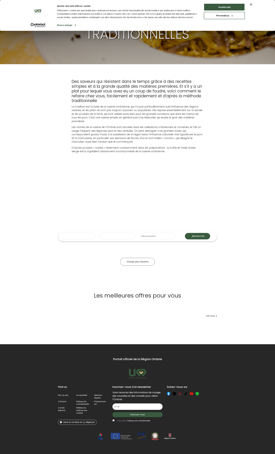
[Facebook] (168, 393)
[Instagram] (180, 393)
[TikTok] (185, 393)
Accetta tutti (224, 7)
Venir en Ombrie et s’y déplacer (79, 422)
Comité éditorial (61, 409)
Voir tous (210, 315)
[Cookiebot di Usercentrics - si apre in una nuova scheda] (38, 25)
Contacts (62, 401)
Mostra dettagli (64, 25)
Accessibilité (81, 395)
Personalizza (222, 15)
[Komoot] (197, 393)
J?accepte (133, 420)
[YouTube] (191, 393)
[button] (81, 410)
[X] (174, 393)
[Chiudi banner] (251, 4)
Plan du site (63, 395)
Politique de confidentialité (82, 402)
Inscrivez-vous (137, 414)
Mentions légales (98, 396)
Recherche (198, 236)
